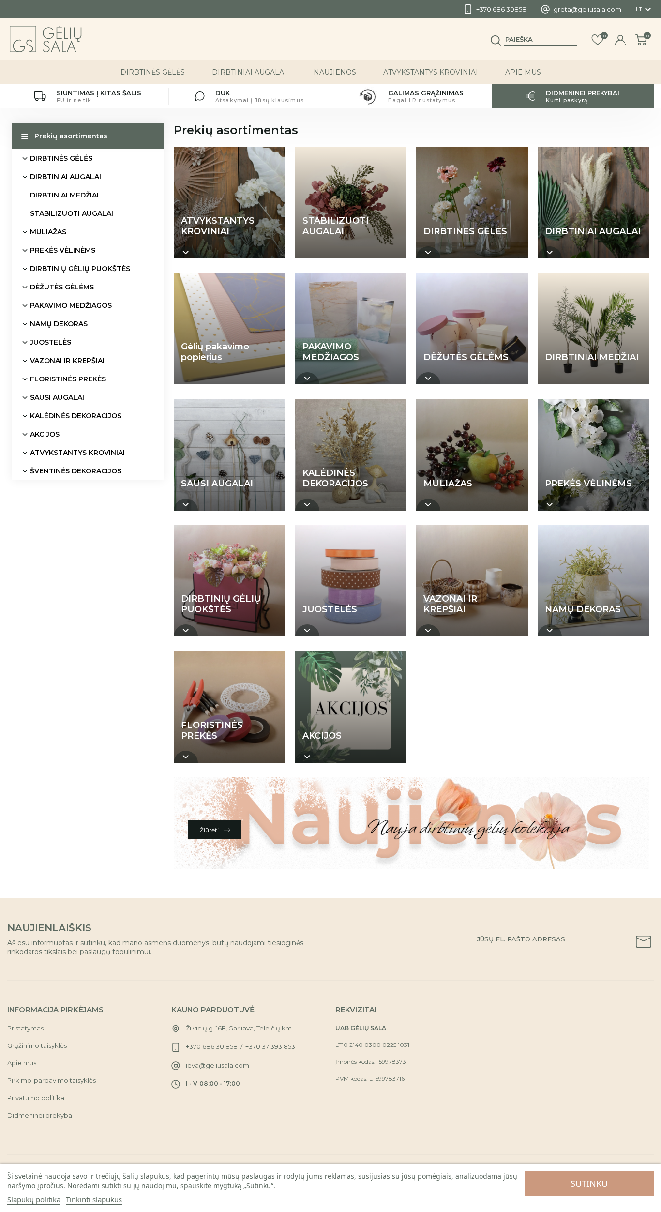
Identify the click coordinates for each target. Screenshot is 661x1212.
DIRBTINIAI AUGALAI (249, 72)
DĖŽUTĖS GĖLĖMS (62, 287)
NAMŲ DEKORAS (59, 323)
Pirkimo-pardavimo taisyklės (51, 1080)
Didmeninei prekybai (40, 1115)
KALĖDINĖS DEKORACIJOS (75, 415)
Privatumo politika (35, 1098)
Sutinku (589, 1183)
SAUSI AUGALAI (57, 397)
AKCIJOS (45, 434)
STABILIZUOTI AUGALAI (71, 213)
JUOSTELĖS (50, 342)
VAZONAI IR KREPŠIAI (67, 360)
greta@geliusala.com (587, 9)
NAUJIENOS (335, 72)
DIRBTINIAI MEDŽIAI (64, 195)
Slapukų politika (33, 1199)
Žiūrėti (210, 829)
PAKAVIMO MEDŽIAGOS (71, 305)
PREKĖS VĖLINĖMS (62, 250)
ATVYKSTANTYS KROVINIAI (430, 72)
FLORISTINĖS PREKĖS (68, 379)
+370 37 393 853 (270, 1046)
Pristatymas (25, 1028)
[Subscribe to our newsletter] (643, 943)
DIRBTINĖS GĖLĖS (152, 72)
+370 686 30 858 (212, 1046)
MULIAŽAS (48, 231)
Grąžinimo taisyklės (37, 1045)
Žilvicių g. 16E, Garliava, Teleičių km (239, 1028)
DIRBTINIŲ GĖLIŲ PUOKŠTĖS (80, 268)
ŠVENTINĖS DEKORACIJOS (75, 471)
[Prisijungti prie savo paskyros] (620, 40)
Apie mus (523, 72)
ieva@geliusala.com (217, 1065)
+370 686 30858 (501, 9)
